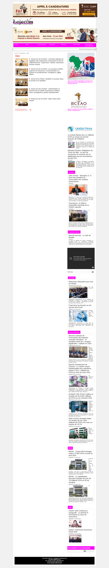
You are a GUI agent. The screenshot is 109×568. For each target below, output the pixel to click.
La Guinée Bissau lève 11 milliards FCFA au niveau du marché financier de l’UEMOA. (81, 137)
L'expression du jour (74, 232)
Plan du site (59, 563)
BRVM (70, 448)
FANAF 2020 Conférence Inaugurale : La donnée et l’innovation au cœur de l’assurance (78, 514)
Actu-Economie (42, 44)
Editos (79, 277)
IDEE (27, 44)
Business (63, 44)
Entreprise (52, 44)
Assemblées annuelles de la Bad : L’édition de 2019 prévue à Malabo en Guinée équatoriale (81, 87)
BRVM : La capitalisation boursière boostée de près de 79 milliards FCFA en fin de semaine (80, 479)
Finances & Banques (74, 332)
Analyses (85, 277)
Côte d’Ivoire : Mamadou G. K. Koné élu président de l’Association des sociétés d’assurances (80, 178)
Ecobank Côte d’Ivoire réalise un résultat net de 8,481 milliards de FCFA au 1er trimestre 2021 (81, 396)
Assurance (71, 172)
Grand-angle (76, 44)
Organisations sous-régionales (89, 45)
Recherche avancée (72, 273)
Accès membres (51, 563)
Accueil (16, 44)
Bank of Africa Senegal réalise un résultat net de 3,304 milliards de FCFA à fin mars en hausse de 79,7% (80, 421)
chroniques (72, 277)
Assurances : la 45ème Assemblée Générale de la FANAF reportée (79, 205)
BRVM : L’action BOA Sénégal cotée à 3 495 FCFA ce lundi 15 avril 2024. (80, 453)
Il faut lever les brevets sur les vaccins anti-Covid (80, 306)
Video (28, 53)
